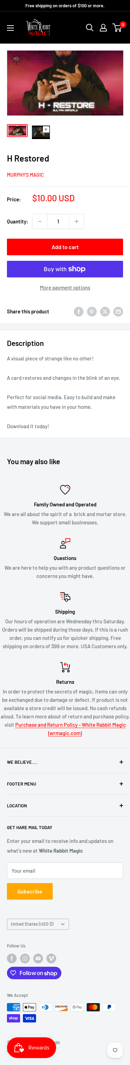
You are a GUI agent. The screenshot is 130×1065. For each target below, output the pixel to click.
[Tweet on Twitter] (105, 311)
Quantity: (17, 221)
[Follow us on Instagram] (25, 958)
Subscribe (29, 891)
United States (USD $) (32, 924)
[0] (117, 28)
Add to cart (65, 247)
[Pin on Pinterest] (92, 311)
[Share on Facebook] (79, 311)
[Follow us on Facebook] (12, 958)
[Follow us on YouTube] (38, 958)
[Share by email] (118, 311)
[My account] (103, 27)
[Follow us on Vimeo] (51, 958)
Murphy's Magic (25, 175)
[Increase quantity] (76, 221)
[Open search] (90, 27)
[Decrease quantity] (40, 221)
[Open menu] (10, 28)
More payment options (65, 287)
